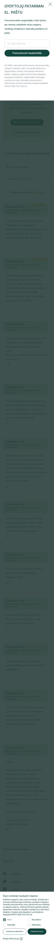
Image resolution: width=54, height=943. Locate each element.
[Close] (50, 4)
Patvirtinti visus (37, 931)
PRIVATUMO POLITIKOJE (21, 915)
